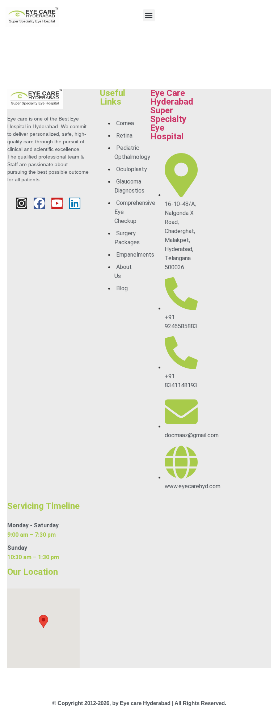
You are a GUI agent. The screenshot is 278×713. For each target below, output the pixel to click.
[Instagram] (21, 203)
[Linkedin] (74, 203)
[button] (149, 15)
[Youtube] (57, 203)
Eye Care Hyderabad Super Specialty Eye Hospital (171, 115)
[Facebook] (39, 203)
